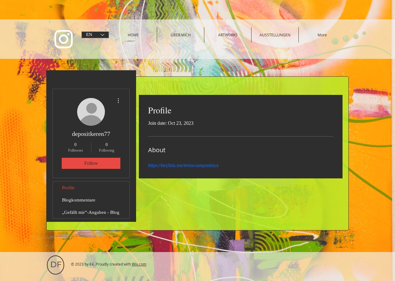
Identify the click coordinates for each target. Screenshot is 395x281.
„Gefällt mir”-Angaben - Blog (90, 212)
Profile (68, 187)
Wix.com (139, 264)
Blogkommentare (78, 200)
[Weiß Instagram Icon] (63, 39)
